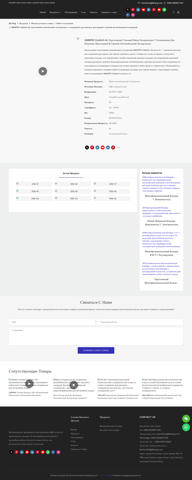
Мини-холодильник (64, 23)
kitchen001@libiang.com (151, 449)
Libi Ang (12, 23)
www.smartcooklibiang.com (86, 475)
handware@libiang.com (152, 3)
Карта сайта (105, 475)
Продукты (23, 23)
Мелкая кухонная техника (42, 23)
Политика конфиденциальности (126, 475)
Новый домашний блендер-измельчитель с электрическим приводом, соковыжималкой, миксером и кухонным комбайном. (161, 223)
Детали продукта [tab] (71, 173)
